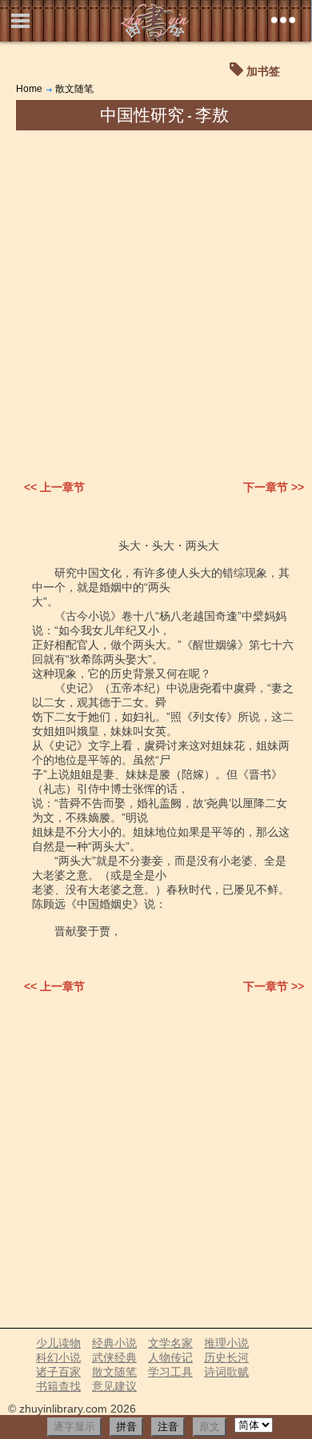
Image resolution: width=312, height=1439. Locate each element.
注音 (168, 1427)
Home (29, 88)
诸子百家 (58, 1371)
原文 (209, 1427)
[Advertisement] (156, 294)
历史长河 (226, 1357)
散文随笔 (74, 88)
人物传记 (170, 1357)
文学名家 (170, 1343)
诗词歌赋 (226, 1371)
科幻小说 (58, 1357)
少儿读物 (58, 1343)
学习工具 (170, 1371)
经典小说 (114, 1343)
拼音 (126, 1427)
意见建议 (114, 1386)
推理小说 (226, 1343)
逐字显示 (74, 1427)
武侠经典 (114, 1357)
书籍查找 (58, 1386)
